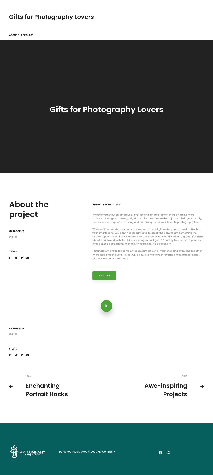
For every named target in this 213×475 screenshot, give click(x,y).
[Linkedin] (21, 258)
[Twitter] (16, 258)
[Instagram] (168, 452)
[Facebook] (10, 258)
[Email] (27, 258)
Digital (13, 236)
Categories (16, 231)
